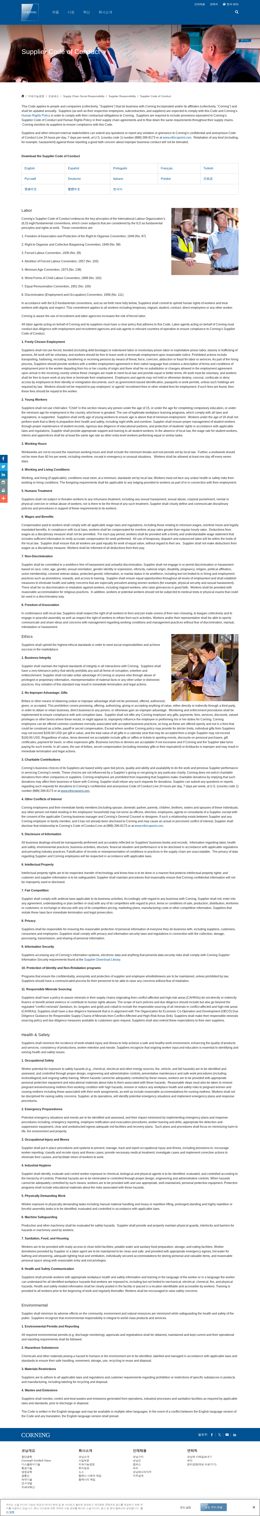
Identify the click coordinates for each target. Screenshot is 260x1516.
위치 (135, 1468)
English (30, 168)
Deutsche (74, 178)
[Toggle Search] (236, 12)
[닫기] (254, 1507)
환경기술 (27, 1468)
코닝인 (137, 1460)
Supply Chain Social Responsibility (83, 96)
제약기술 (27, 1479)
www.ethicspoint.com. (177, 137)
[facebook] (212, 1435)
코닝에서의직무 (142, 1471)
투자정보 (84, 1468)
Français (167, 168)
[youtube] (227, 1435)
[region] (130, 1507)
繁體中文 (74, 189)
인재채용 (199, 4)
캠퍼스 (137, 1464)
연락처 (214, 4)
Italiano (118, 178)
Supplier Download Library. (102, 959)
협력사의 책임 (87, 1479)
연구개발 (27, 1483)
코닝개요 (28, 1451)
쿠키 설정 (185, 1507)
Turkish (208, 168)
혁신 (86, 12)
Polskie (166, 178)
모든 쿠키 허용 (214, 1507)
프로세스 (53, 96)
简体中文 (31, 189)
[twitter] (219, 1435)
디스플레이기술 (31, 1464)
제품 (55, 12)
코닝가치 (138, 1456)
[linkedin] (235, 1435)
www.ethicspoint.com (75, 790)
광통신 (26, 1475)
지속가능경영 (36, 96)
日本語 (208, 178)
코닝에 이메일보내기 (199, 1456)
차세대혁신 (28, 1487)
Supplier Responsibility (122, 96)
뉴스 (81, 1471)
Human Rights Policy (36, 115)
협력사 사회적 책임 (90, 1475)
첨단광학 (27, 1456)
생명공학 (27, 1471)
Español (73, 168)
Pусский (30, 178)
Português (120, 168)
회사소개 (105, 12)
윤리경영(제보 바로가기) (201, 1464)
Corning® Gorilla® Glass (36, 1460)
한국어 (117, 189)
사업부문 (84, 1460)
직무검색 (138, 1475)
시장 (71, 12)
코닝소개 (84, 1456)
